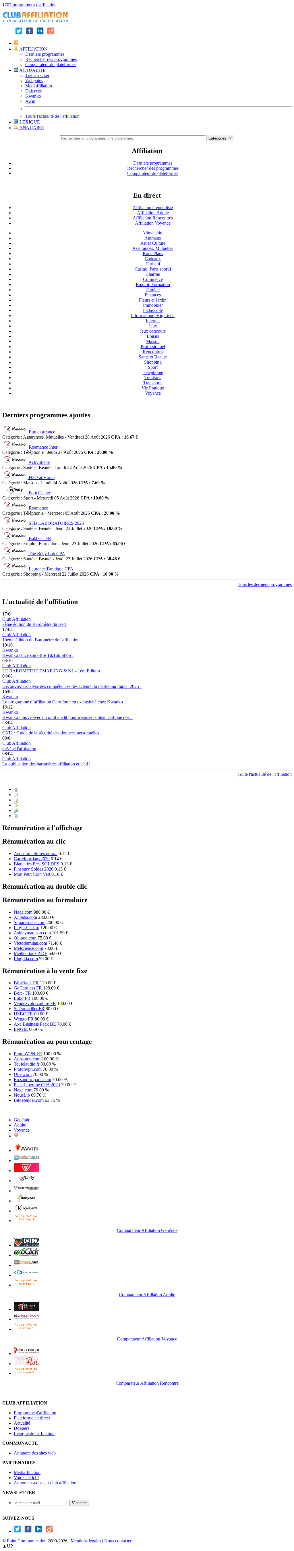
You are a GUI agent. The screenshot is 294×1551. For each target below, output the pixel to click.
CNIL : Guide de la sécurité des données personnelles (50, 732)
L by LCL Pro (26, 927)
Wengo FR (24, 1018)
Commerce (153, 279)
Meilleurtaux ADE (30, 953)
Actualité (22, 1423)
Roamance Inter (43, 447)
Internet (153, 320)
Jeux (153, 325)
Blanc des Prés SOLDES (36, 863)
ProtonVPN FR (28, 1053)
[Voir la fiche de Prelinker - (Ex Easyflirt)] (26, 1353)
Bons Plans (153, 253)
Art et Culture (152, 243)
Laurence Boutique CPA (51, 568)
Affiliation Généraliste (153, 207)
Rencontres (153, 351)
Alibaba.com (25, 917)
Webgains (34, 80)
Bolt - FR (22, 993)
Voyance (153, 393)
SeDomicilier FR (29, 1008)
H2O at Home (42, 477)
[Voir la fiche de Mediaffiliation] (26, 1160)
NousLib (22, 1095)
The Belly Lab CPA (47, 553)
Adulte (20, 1124)
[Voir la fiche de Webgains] (26, 1170)
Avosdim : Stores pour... (35, 853)
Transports (152, 382)
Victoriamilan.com (30, 943)
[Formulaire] (16, 804)
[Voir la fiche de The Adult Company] (26, 1245)
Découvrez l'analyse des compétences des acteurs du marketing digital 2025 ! (72, 686)
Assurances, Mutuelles (152, 248)
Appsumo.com (27, 1058)
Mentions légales (86, 1540)
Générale (22, 1119)
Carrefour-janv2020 (32, 858)
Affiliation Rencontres (153, 217)
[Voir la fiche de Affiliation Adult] (26, 1265)
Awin (30, 101)
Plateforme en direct (32, 1417)
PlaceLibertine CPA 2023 (37, 1084)
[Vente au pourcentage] (16, 815)
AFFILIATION (33, 49)
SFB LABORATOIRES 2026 (56, 523)
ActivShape (39, 462)
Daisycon (33, 90)
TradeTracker (37, 75)
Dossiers (21, 1428)
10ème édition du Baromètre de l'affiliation (41, 639)
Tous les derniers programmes (265, 584)
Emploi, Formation (153, 284)
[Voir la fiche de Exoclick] (26, 1255)
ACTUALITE (32, 70)
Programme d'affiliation (35, 1412)
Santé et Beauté (153, 356)
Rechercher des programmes (51, 59)
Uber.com (23, 1074)
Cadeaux (153, 258)
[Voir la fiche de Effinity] (26, 1180)
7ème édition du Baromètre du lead (34, 624)
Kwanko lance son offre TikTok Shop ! (38, 655)
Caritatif (153, 263)
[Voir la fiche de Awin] (26, 1150)
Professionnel (153, 346)
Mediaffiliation (38, 85)
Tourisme (152, 377)
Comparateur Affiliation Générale (147, 1230)
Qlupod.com (25, 937)
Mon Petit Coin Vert (32, 874)
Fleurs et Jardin (153, 300)
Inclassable (153, 310)
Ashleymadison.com (32, 932)
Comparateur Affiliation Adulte (147, 1294)
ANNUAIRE (31, 127)
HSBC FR (23, 1013)
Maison (153, 341)
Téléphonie (153, 372)
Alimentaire (152, 232)
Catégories (217, 138)
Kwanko (33, 96)
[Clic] (16, 794)
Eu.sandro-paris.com (32, 1079)
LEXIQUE (29, 121)
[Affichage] (16, 789)
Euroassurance (42, 431)
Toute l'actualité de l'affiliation (52, 116)
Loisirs (153, 336)
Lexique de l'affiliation (34, 1433)
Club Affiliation (16, 619)
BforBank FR (26, 982)
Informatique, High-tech (153, 315)
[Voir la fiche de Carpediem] (26, 1275)
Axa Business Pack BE (35, 1024)
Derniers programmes (44, 54)
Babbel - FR (40, 538)
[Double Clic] (16, 799)
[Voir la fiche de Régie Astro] (26, 1319)
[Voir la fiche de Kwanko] (26, 1210)
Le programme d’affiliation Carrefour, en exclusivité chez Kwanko (62, 701)
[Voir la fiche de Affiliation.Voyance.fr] (26, 1309)
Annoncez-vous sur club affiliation (45, 1482)
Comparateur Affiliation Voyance (147, 1338)
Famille (153, 289)
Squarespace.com (29, 922)
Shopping (153, 362)
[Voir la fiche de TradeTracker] (26, 1190)
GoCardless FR (28, 987)
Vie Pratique (153, 387)
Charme (153, 274)
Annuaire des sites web (35, 1452)
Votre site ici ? (26, 1477)
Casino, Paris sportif (153, 269)
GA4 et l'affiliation (19, 748)
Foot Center (39, 492)
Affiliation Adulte (153, 212)
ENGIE (21, 1029)
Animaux (152, 238)
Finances (153, 294)
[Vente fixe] (16, 810)
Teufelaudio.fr (26, 1064)
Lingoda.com (26, 958)
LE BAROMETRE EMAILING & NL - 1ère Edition (51, 670)
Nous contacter (117, 1540)
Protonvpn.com (28, 1069)
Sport (153, 367)
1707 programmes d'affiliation (29, 4)
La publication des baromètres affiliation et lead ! (46, 763)
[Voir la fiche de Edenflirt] (26, 1363)
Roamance (38, 508)
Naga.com (23, 912)
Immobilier (153, 305)
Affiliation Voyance (153, 223)
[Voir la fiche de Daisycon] (26, 1200)
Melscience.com (28, 948)
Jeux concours (153, 331)
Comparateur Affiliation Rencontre (147, 1383)
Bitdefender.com (29, 1100)
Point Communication (27, 1540)
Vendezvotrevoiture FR (35, 1003)
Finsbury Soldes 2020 (33, 869)
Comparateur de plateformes (50, 64)
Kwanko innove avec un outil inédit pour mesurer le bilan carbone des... (67, 717)
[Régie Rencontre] (16, 1135)
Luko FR (22, 998)
